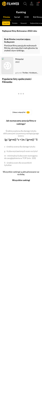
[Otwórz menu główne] (38, 4)
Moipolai (19, 59)
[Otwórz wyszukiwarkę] (25, 4)
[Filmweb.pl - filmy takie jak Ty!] (10, 3)
